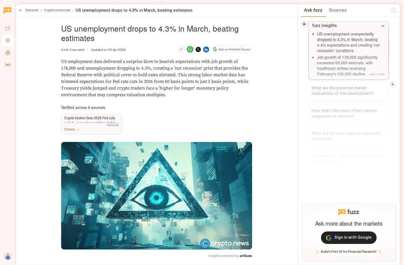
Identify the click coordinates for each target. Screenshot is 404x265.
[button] (91, 123)
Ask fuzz (313, 10)
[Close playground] (394, 10)
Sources (338, 10)
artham (246, 256)
